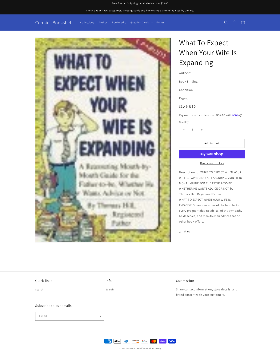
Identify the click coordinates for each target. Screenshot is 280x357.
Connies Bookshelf (134, 348)
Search (39, 289)
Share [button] (186, 231)
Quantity (184, 122)
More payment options (212, 163)
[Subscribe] (99, 316)
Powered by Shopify (152, 348)
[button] (141, 22)
